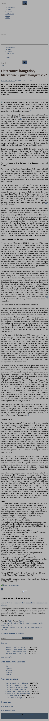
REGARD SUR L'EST (9, 30)
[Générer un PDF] (24, 592)
